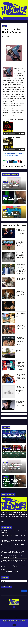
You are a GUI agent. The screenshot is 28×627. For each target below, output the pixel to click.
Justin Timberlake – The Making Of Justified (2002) (20, 327)
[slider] (22, 133)
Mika (15, 468)
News (4, 26)
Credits (2, 521)
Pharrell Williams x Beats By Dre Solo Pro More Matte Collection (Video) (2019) (21, 377)
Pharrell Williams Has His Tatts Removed (20, 279)
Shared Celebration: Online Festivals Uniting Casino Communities (13, 436)
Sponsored (7, 433)
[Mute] (19, 133)
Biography (18, 301)
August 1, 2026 (8, 468)
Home (6, 617)
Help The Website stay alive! (17, 617)
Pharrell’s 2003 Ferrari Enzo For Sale (20, 350)
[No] (26, 623)
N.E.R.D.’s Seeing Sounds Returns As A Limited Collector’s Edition (12, 185)
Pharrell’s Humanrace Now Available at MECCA (13, 199)
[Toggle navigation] (14, 18)
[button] (26, 18)
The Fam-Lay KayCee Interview (19, 166)
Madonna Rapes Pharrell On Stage (9, 166)
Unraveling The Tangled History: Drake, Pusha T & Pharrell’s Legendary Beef (20, 243)
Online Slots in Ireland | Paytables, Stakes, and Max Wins (13, 451)
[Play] (4, 133)
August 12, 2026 (8, 453)
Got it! (14, 625)
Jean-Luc (17, 438)
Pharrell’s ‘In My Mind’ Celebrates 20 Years (11, 213)
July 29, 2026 (7, 483)
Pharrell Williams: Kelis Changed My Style (20, 315)
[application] (14, 133)
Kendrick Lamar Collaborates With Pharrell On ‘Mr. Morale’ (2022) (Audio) (20, 292)
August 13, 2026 (8, 438)
